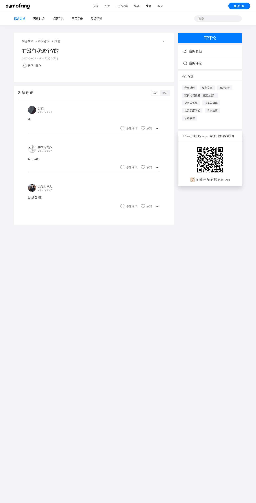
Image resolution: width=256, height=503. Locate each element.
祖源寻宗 (58, 18)
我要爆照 (189, 87)
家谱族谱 (189, 118)
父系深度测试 (192, 110)
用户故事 (122, 6)
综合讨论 (19, 18)
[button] (163, 41)
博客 (137, 6)
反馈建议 (96, 18)
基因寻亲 (77, 18)
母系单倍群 (211, 102)
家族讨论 (38, 18)
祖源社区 (27, 41)
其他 (57, 41)
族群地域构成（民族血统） (200, 95)
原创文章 (207, 87)
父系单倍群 (190, 102)
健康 (96, 6)
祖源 (107, 6)
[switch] (160, 93)
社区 (148, 6)
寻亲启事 (212, 110)
